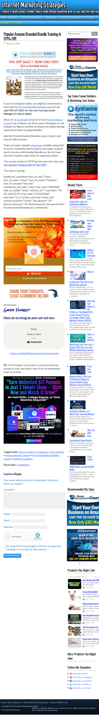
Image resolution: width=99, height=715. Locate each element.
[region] (82, 50)
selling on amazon (23, 458)
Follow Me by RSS (79, 674)
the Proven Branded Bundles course (34, 106)
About (9, 702)
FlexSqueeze (15, 710)
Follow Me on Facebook (82, 681)
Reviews (12, 17)
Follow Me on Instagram (82, 677)
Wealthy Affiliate (47, 708)
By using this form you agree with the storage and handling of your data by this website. (33, 548)
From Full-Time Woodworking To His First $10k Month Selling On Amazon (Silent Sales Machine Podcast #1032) (80, 376)
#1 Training (89, 17)
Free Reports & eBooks (30, 17)
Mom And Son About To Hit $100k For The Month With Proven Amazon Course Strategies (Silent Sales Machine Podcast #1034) (82, 310)
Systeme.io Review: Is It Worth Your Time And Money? (82, 413)
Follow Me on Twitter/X (81, 684)
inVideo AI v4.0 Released (91, 252)
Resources (50, 17)
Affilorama (77, 708)
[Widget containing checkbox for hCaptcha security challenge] (23, 536)
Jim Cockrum (20, 119)
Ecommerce (23, 464)
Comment (9, 489)
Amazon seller (26, 451)
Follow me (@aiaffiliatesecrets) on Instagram (34, 353)
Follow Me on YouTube (81, 688)
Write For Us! (62, 702)
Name (7, 513)
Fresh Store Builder (88, 708)
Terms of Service (29, 702)
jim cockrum (57, 451)
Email (7, 520)
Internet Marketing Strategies (27, 706)
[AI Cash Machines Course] (82, 50)
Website (8, 526)
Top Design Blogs (50, 710)
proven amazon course (18, 455)
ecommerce (42, 451)
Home (3, 17)
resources (36, 145)
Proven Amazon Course (63, 708)
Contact (53, 702)
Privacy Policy (43, 702)
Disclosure (18, 702)
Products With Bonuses (69, 17)
